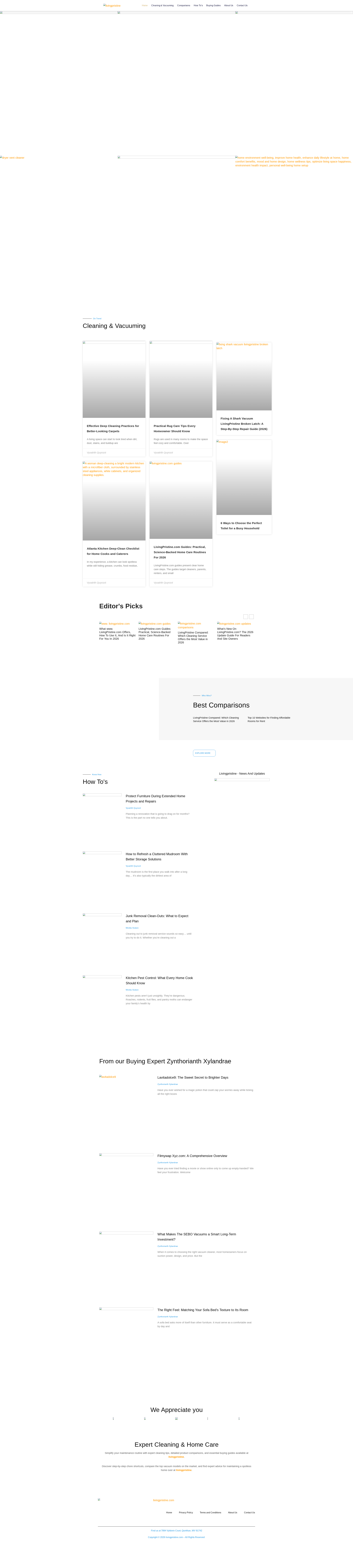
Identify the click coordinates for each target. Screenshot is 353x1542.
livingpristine (176, 1457)
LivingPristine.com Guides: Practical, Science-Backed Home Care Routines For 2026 (180, 552)
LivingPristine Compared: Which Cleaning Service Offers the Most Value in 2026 (193, 637)
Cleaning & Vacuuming (162, 5)
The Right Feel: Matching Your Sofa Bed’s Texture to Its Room (202, 1310)
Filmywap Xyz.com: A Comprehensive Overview (192, 1156)
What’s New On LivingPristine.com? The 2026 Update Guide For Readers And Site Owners (235, 633)
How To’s (198, 5)
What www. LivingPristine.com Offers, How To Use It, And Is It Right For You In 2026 (117, 633)
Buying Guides (213, 5)
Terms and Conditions (210, 1512)
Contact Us (242, 5)
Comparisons (183, 5)
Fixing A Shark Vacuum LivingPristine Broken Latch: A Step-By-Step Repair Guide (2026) (244, 424)
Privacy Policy (186, 1512)
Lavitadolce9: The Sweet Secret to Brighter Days (192, 1077)
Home (145, 5)
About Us (228, 5)
